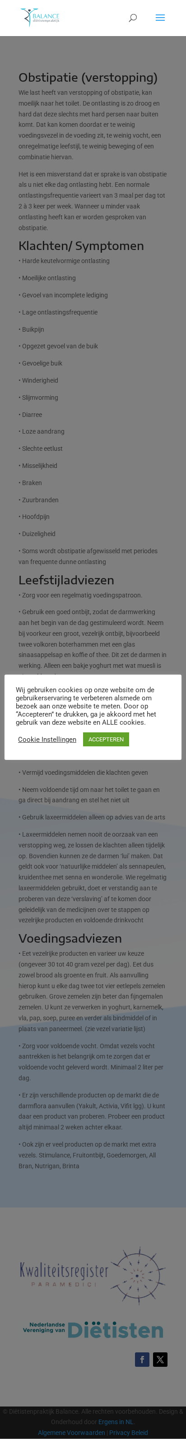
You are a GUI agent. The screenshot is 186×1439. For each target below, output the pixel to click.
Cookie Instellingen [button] (47, 740)
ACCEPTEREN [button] (106, 739)
